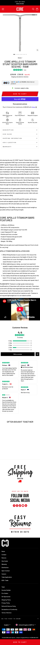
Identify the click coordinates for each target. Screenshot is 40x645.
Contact (4, 554)
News (3, 551)
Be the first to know (11, 618)
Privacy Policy (6, 603)
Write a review (17, 354)
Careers (4, 574)
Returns (4, 558)
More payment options (20, 104)
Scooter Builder (6, 590)
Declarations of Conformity (9, 609)
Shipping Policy (6, 600)
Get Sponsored (6, 596)
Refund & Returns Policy (9, 606)
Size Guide (7, 134)
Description (8, 130)
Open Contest (6, 571)
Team (3, 587)
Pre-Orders (5, 593)
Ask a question (9, 142)
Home (19, 58)
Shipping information (12, 138)
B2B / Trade (5, 580)
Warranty (7, 146)
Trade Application (7, 577)
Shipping (13, 77)
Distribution (5, 567)
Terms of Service (6, 613)
